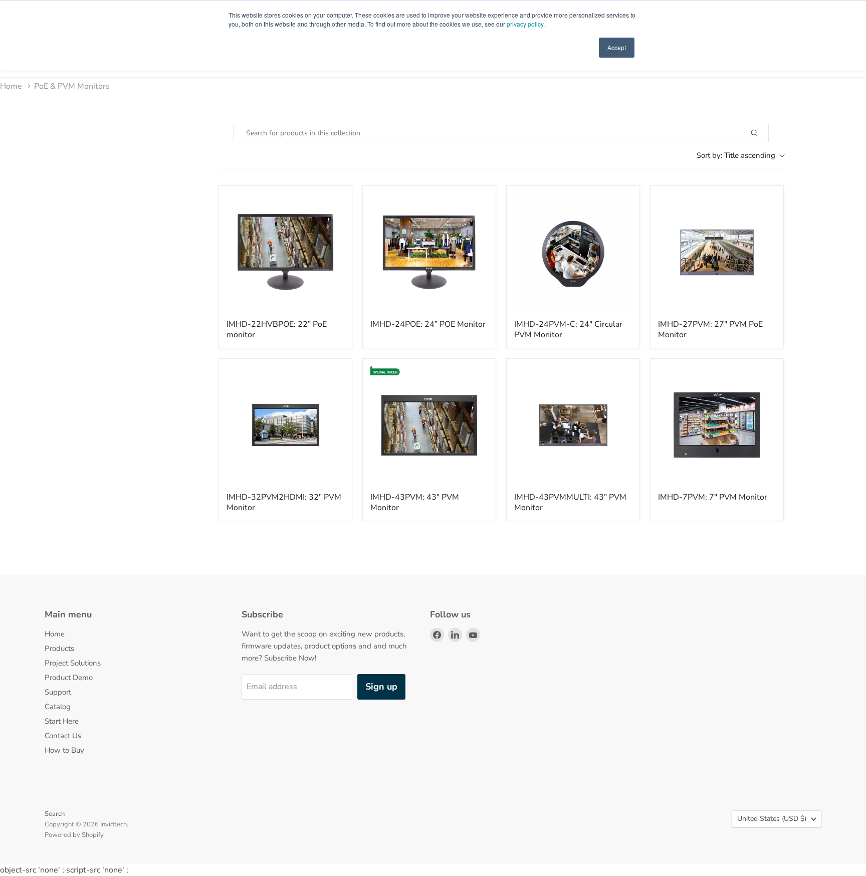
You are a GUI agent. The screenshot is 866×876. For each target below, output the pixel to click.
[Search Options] (766, 133)
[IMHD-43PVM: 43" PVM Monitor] (429, 425)
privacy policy (525, 24)
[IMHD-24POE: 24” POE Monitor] (429, 252)
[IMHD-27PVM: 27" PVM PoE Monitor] (717, 252)
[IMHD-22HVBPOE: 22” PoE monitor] (285, 252)
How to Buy (64, 750)
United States (771, 818)
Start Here (62, 721)
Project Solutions (73, 663)
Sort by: (736, 155)
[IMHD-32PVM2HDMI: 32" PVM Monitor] (285, 425)
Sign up (381, 687)
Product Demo (69, 678)
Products (59, 648)
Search (55, 813)
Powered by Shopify (74, 834)
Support (58, 692)
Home (11, 86)
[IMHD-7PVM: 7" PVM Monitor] (717, 425)
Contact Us (63, 736)
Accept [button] (616, 47)
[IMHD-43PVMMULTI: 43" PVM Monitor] (573, 425)
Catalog (58, 707)
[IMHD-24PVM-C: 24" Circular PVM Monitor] (573, 252)
